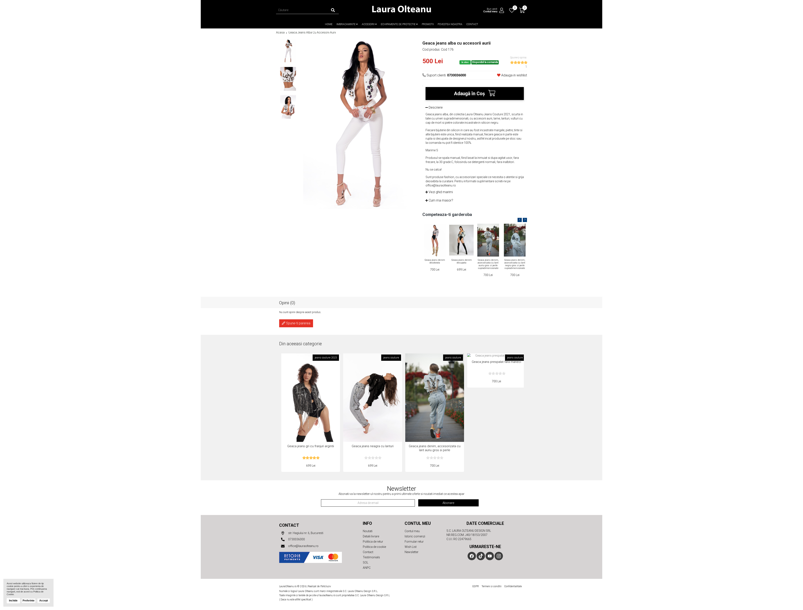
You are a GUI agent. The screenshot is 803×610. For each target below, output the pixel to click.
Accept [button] (43, 600)
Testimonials (371, 557)
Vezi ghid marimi (440, 192)
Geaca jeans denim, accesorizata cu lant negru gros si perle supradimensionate (488, 264)
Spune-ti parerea (297, 323)
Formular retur (414, 541)
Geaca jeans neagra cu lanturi (515, 261)
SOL (365, 562)
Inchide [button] (13, 600)
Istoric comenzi (415, 536)
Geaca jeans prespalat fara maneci (496, 362)
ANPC (367, 567)
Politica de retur (373, 541)
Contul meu (412, 531)
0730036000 (296, 539)
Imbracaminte (346, 24)
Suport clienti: (446, 75)
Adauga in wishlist (513, 75)
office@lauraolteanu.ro (303, 546)
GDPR (475, 586)
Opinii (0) (287, 302)
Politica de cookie (374, 546)
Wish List (411, 546)
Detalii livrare (371, 536)
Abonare (448, 503)
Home (328, 24)
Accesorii (368, 24)
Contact (472, 24)
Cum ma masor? (440, 200)
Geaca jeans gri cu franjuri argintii (310, 446)
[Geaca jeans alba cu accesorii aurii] (288, 51)
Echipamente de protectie (398, 24)
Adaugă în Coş (470, 93)
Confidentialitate (513, 586)
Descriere (435, 107)
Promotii (428, 24)
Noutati (367, 531)
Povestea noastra (450, 24)
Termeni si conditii (491, 586)
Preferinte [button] (29, 600)
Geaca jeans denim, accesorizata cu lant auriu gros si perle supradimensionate (461, 264)
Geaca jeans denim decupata (435, 261)
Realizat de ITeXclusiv (319, 586)
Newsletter (411, 552)
